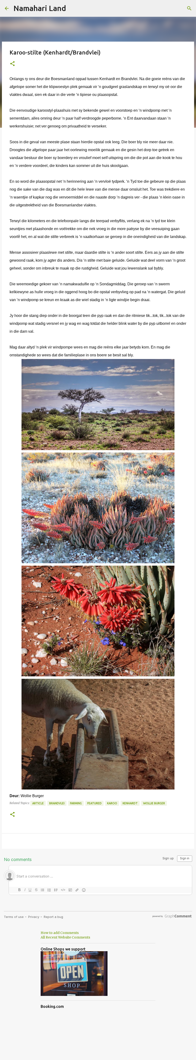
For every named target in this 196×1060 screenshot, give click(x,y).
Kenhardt (130, 803)
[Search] (189, 8)
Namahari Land (39, 8)
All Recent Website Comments (65, 937)
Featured (94, 803)
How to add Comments (60, 933)
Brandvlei (57, 803)
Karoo (112, 803)
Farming (76, 803)
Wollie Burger (154, 803)
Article (38, 803)
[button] (12, 64)
